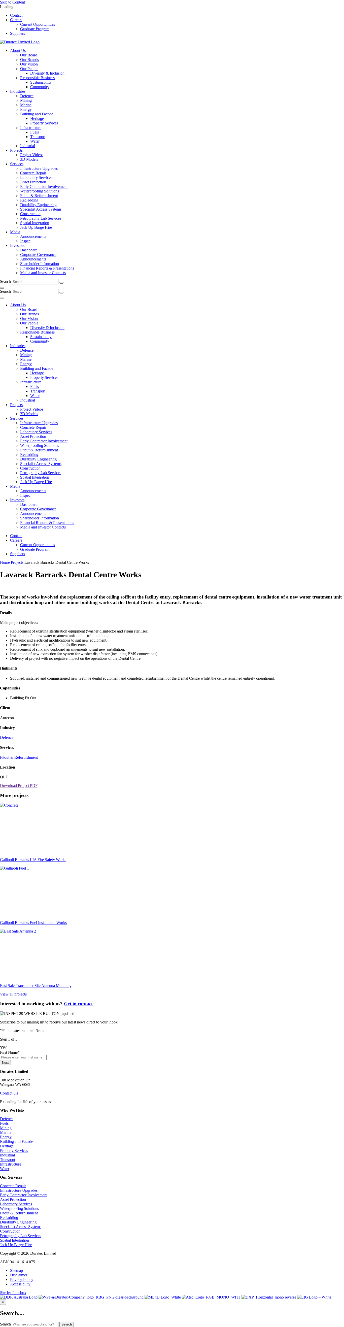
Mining (6, 1128)
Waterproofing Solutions (19, 1208)
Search (5, 281)
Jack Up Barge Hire (16, 1245)
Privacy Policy (21, 1279)
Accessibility (20, 1284)
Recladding (9, 1217)
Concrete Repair (13, 1186)
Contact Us (9, 1093)
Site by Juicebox (13, 1292)
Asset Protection (13, 1199)
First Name (10, 1052)
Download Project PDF (19, 785)
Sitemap (16, 1270)
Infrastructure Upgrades (19, 1190)
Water (4, 1169)
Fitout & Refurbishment (19, 757)
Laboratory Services (16, 1204)
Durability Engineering (18, 1222)
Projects (17, 562)
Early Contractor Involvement (23, 1195)
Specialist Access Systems (20, 1226)
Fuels (4, 1123)
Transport (7, 1159)
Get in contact (78, 1003)
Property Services (14, 1150)
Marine (5, 1132)
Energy (6, 1137)
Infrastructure (10, 1164)
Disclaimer (18, 1275)
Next (5, 1063)
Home (5, 562)
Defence (6, 737)
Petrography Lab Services (20, 1236)
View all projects (13, 994)
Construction (10, 1231)
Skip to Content (12, 2)
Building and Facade (16, 1141)
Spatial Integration (14, 1240)
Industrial (7, 1155)
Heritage (7, 1146)
